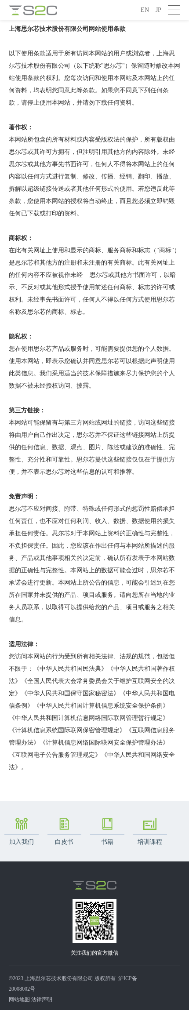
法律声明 (41, 999)
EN (145, 10)
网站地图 (19, 999)
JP (158, 10)
